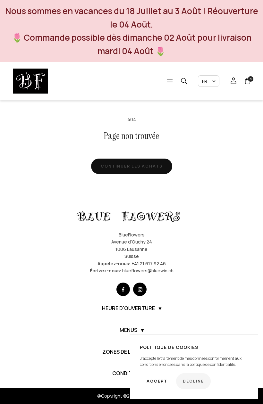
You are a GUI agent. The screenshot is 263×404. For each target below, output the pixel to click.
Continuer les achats (132, 166)
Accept (157, 381)
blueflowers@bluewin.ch (148, 271)
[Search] (184, 81)
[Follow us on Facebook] (123, 289)
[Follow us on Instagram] (140, 289)
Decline (193, 381)
